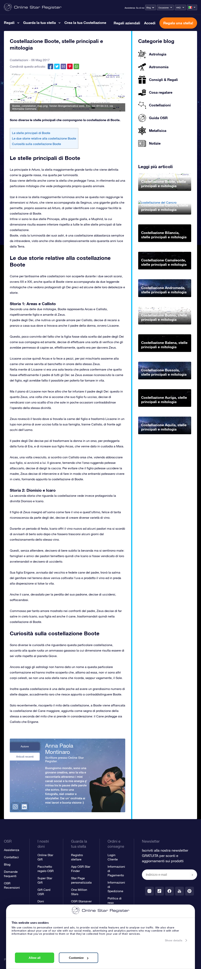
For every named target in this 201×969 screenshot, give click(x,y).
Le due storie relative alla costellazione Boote (44, 138)
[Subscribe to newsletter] (192, 875)
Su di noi (140, 8)
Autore (25, 746)
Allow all (34, 957)
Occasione (163, 7)
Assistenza (130, 8)
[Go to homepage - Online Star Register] (32, 7)
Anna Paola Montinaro (59, 748)
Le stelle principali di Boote (31, 133)
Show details (173, 940)
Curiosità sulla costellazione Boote (36, 144)
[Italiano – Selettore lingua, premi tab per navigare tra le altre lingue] (192, 7)
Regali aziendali (127, 23)
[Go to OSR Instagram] (149, 891)
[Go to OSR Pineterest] (189, 891)
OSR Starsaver (81, 901)
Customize (76, 957)
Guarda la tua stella (39, 22)
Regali (9, 22)
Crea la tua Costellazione (85, 22)
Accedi (149, 23)
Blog (148, 7)
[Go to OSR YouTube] (179, 891)
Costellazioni (19, 60)
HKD (178, 7)
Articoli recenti (25, 756)
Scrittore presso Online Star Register (64, 759)
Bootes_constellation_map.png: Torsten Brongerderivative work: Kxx (51, 105)
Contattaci (11, 857)
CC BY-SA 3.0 (100, 105)
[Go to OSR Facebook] (169, 891)
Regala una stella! (178, 23)
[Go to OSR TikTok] (159, 891)
